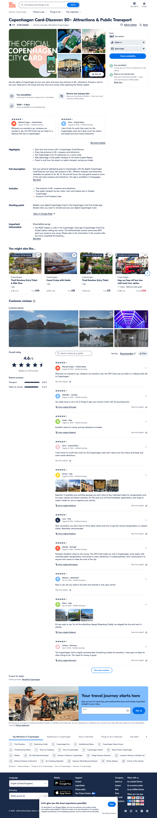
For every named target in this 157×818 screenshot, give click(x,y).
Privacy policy (80, 789)
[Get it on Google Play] (63, 783)
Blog (116, 789)
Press (117, 793)
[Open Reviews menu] (146, 368)
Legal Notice (80, 785)
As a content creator (135, 785)
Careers (118, 785)
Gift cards (119, 797)
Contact (78, 781)
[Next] (147, 273)
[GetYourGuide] (12, 5)
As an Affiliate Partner (135, 789)
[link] (25, 273)
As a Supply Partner (134, 781)
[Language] (134, 3)
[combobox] (43, 5)
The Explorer (119, 801)
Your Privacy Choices (83, 793)
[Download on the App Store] (63, 793)
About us (118, 781)
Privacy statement (22, 725)
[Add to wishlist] (38, 255)
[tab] (26, 737)
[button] (19, 24)
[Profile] (144, 3)
